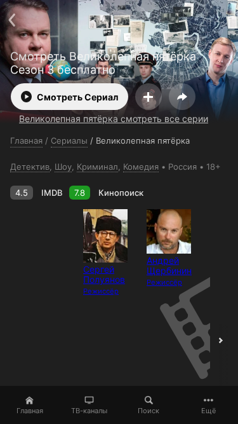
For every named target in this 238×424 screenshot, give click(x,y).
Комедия (141, 166)
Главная (30, 410)
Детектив (30, 166)
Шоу (63, 166)
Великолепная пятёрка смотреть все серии (113, 118)
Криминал (97, 166)
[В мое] (148, 96)
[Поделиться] (182, 96)
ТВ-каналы (89, 410)
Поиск (148, 410)
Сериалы (69, 140)
